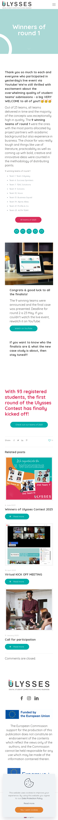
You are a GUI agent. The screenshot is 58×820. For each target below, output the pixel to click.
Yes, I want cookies (29, 810)
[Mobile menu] (54, 4)
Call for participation (20, 639)
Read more (29, 803)
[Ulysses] (16, 4)
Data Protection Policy (32, 798)
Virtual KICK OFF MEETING (23, 574)
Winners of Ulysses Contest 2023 (29, 509)
